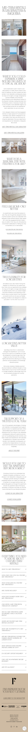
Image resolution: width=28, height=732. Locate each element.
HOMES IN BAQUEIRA (14, 499)
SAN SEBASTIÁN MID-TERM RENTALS (14, 229)
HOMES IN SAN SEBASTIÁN (14, 493)
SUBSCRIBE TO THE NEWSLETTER (14, 698)
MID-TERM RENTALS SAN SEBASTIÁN (14, 127)
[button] (24, 728)
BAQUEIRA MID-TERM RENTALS (14, 233)
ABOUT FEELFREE (14, 451)
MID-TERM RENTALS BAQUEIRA (14, 133)
